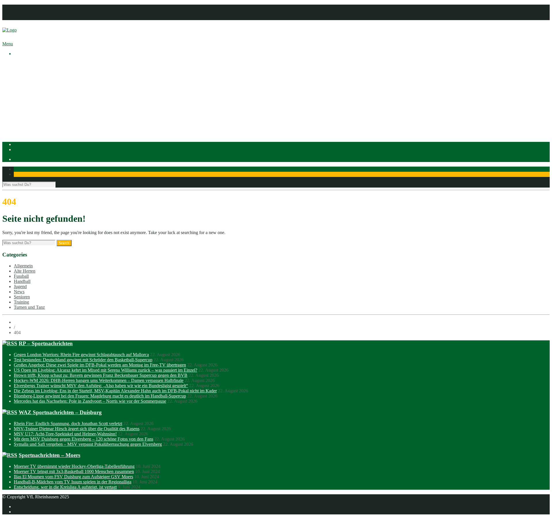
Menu (7, 43)
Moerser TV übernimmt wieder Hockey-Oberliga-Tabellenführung (74, 466)
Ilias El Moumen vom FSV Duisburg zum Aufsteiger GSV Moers (73, 476)
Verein (20, 68)
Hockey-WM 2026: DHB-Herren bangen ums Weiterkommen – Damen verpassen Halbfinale (98, 380)
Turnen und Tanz (29, 307)
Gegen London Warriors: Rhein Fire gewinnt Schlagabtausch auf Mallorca (81, 354)
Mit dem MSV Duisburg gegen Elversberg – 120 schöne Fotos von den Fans (83, 439)
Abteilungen (25, 99)
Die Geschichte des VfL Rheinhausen (59, 89)
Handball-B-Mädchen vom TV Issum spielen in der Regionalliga (72, 481)
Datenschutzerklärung (33, 12)
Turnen (31, 125)
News (19, 291)
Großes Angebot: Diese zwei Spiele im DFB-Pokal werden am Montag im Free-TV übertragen (100, 364)
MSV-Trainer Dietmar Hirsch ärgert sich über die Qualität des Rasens (76, 428)
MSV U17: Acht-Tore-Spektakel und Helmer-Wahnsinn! (65, 433)
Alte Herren (24, 271)
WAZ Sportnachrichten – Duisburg (60, 412)
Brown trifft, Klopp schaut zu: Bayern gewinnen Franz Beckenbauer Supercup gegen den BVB (100, 375)
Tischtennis (35, 120)
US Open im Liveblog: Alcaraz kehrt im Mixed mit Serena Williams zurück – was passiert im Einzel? (105, 370)
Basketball (34, 104)
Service (32, 94)
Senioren (22, 296)
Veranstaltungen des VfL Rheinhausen (60, 73)
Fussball (32, 109)
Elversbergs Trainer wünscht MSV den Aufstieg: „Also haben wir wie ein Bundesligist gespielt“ (101, 385)
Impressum (24, 7)
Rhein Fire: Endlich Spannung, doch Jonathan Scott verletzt (68, 423)
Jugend (20, 286)
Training (21, 302)
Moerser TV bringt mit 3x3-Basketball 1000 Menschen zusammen (74, 471)
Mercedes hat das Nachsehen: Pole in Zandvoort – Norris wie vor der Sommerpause (90, 401)
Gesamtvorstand (40, 78)
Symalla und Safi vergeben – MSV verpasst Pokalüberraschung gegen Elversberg (88, 444)
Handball (33, 115)
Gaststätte (22, 130)
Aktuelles (22, 63)
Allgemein (23, 265)
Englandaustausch (41, 84)
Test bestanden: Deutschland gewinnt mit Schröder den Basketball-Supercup (83, 359)
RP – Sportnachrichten (46, 343)
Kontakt (21, 17)
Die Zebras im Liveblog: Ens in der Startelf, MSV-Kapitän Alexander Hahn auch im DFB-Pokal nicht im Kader (115, 390)
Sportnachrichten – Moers (49, 455)
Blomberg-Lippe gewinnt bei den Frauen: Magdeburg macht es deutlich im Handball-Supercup (100, 395)
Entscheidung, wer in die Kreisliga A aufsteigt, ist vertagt (65, 487)
